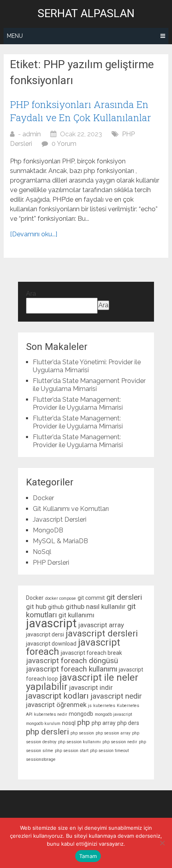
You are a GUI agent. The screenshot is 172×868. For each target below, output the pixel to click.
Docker (43, 498)
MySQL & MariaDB (60, 541)
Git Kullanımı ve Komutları (71, 509)
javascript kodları (57, 696)
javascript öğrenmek (56, 705)
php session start (71, 750)
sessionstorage (41, 759)
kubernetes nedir (50, 714)
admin (31, 134)
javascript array (101, 625)
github (56, 607)
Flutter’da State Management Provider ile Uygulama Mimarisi (89, 385)
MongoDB (48, 530)
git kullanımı (76, 615)
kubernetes (104, 705)
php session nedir (119, 741)
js (90, 705)
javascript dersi (45, 634)
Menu (15, 36)
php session (82, 733)
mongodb (81, 714)
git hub (36, 607)
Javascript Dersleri (59, 519)
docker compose (60, 598)
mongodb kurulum (43, 723)
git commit (91, 598)
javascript (51, 623)
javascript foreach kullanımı (71, 669)
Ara (31, 293)
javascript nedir (116, 696)
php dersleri (47, 731)
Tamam (88, 856)
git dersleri (124, 597)
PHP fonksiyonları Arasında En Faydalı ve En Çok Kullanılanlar (80, 111)
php (83, 722)
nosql (69, 723)
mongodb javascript (113, 714)
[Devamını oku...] (33, 234)
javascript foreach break (91, 653)
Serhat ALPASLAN (86, 13)
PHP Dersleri (51, 562)
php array (104, 723)
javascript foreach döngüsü (72, 660)
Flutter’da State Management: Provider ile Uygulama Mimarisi (78, 403)
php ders (128, 723)
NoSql (42, 552)
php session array (113, 733)
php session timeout (109, 750)
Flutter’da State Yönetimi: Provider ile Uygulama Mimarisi (87, 366)
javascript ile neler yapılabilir (82, 682)
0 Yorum (64, 143)
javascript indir (91, 687)
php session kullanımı (79, 741)
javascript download (51, 643)
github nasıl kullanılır (96, 607)
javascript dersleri (102, 633)
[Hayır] (162, 843)
